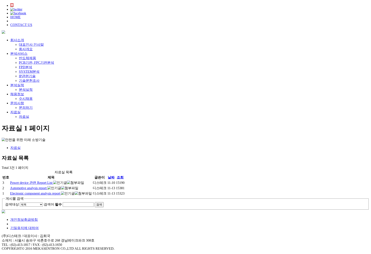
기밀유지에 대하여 (24, 228)
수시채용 (26, 98)
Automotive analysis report (28, 188)
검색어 (53, 204)
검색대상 (12, 204)
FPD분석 (25, 67)
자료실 (15, 112)
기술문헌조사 (29, 80)
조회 (120, 177)
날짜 (111, 177)
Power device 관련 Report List (31, 182)
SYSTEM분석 (29, 71)
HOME (15, 17)
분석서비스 (18, 53)
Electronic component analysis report (35, 193)
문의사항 (17, 103)
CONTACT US (21, 25)
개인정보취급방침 (24, 219)
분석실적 (17, 85)
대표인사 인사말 (31, 44)
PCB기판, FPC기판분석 (36, 62)
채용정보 (17, 94)
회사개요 (26, 49)
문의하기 (26, 107)
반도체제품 (27, 58)
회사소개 (17, 40)
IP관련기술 (27, 76)
